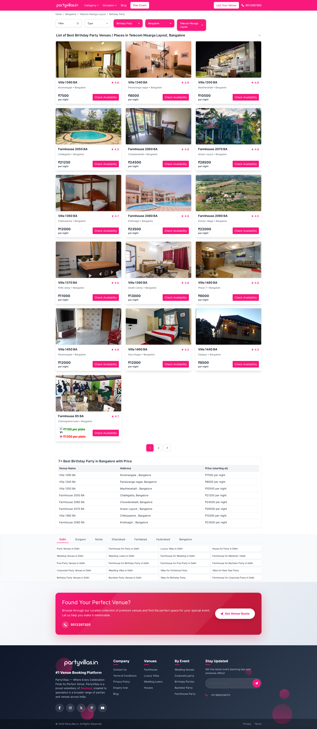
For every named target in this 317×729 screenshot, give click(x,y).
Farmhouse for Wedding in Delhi (177, 555)
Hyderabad (163, 539)
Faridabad (140, 539)
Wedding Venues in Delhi (70, 555)
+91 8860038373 (220, 695)
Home (58, 14)
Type (90, 23)
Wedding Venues (184, 669)
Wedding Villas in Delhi (121, 570)
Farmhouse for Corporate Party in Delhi (233, 577)
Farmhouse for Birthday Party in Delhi (129, 563)
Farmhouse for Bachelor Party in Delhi (232, 563)
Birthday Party (117, 14)
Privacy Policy (121, 681)
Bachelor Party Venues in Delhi (125, 577)
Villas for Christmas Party (173, 570)
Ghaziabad (118, 539)
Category (90, 5)
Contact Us (120, 669)
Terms (258, 723)
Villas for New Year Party (225, 570)
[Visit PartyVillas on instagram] (70, 708)
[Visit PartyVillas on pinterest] (92, 708)
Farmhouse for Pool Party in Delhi (178, 563)
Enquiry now (120, 687)
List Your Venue (226, 5)
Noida (99, 539)
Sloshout (86, 688)
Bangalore (70, 14)
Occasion (108, 5)
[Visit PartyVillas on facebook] (59, 708)
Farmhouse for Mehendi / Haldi (228, 555)
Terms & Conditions (125, 675)
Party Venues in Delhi (68, 548)
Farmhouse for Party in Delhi (124, 548)
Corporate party (184, 675)
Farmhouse (150, 669)
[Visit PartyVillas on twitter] (81, 708)
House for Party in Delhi (225, 548)
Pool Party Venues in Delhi (71, 563)
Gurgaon (80, 539)
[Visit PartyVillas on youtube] (102, 708)
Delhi (62, 539)
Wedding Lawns (153, 681)
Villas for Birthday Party (173, 577)
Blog (123, 5)
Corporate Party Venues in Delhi (74, 570)
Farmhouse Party (185, 693)
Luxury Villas (151, 675)
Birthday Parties (184, 681)
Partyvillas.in (72, 723)
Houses (148, 687)
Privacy (247, 723)
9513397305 (254, 5)
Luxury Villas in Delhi (171, 548)
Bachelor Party (184, 687)
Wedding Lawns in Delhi (121, 555)
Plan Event (139, 5)
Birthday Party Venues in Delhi (73, 577)
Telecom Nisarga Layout (93, 14)
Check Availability (106, 97)
